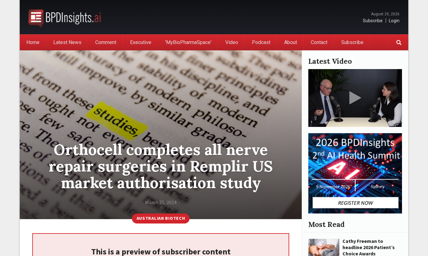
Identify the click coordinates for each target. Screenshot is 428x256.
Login (394, 20)
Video (231, 42)
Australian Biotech (161, 218)
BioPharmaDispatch (65, 17)
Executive (140, 42)
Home (32, 42)
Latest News (67, 42)
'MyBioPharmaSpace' (188, 42)
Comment (105, 42)
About (290, 42)
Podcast (261, 42)
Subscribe (373, 20)
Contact (319, 42)
